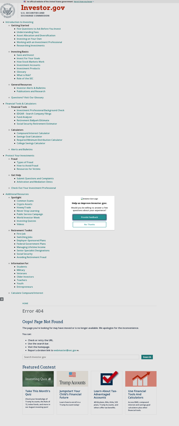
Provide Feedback (89, 217)
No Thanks (89, 224)
